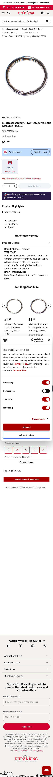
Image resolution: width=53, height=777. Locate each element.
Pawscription (32, 3)
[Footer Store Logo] (26, 761)
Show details (38, 419)
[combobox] (26, 21)
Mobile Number (12, 711)
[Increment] (14, 186)
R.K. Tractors (19, 3)
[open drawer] (3, 13)
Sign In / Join (40, 152)
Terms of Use (19, 370)
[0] (48, 13)
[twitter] (20, 646)
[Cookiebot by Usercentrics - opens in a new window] (32, 340)
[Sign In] (42, 13)
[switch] (46, 391)
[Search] (47, 21)
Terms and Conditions (22, 751)
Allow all (26, 427)
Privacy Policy (21, 364)
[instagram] (32, 646)
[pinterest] (44, 646)
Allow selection (26, 435)
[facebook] (8, 646)
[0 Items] (48, 13)
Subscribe (26, 726)
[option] (14, 320)
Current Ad (44, 3)
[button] (26, 243)
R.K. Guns (8, 3)
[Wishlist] (8, 13)
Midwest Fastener (11, 117)
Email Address (11, 696)
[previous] (5, 305)
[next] (48, 305)
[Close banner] (49, 340)
